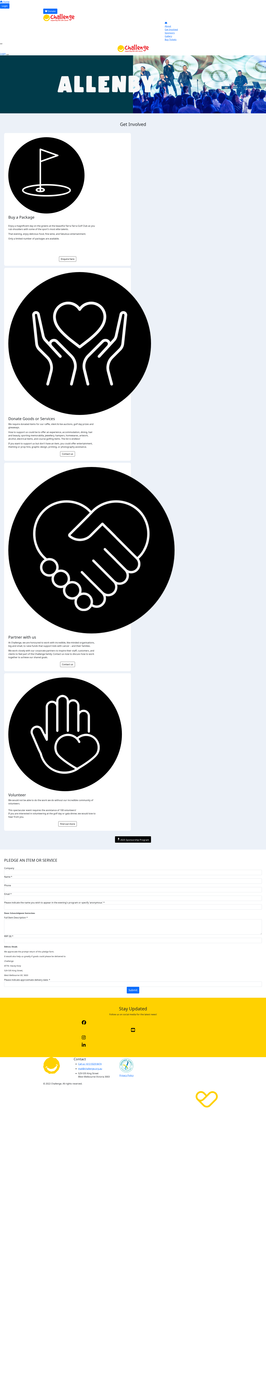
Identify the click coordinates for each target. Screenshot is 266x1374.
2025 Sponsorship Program (133, 839)
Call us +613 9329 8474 (90, 1063)
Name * (8, 876)
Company (9, 868)
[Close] (7, 54)
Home (5, 1)
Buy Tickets (171, 39)
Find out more (67, 823)
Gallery (168, 36)
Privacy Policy (126, 1075)
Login (5, 5)
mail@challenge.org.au (90, 1068)
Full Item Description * (16, 917)
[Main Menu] (1, 43)
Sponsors (170, 32)
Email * (8, 894)
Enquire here (67, 259)
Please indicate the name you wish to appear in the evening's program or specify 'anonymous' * (54, 902)
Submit (133, 990)
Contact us (67, 453)
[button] (133, 1022)
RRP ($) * (8, 936)
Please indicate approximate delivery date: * (27, 979)
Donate (51, 11)
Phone (7, 885)
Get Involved (171, 29)
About (168, 26)
